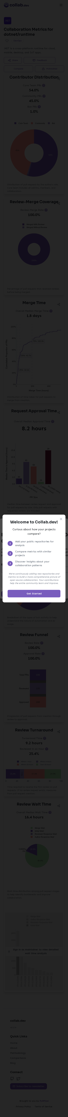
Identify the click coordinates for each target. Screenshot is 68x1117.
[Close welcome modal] (61, 519)
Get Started (34, 593)
